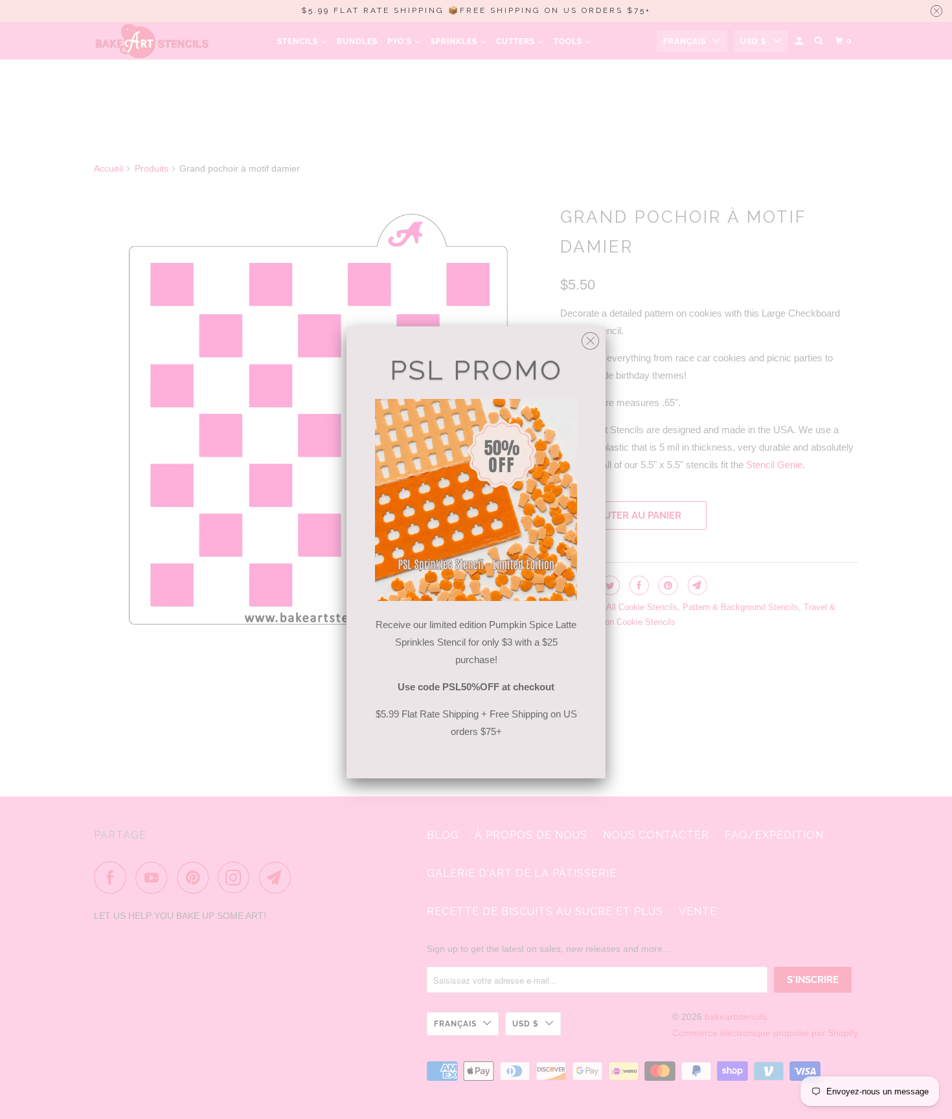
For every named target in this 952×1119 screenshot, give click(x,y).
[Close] (590, 337)
